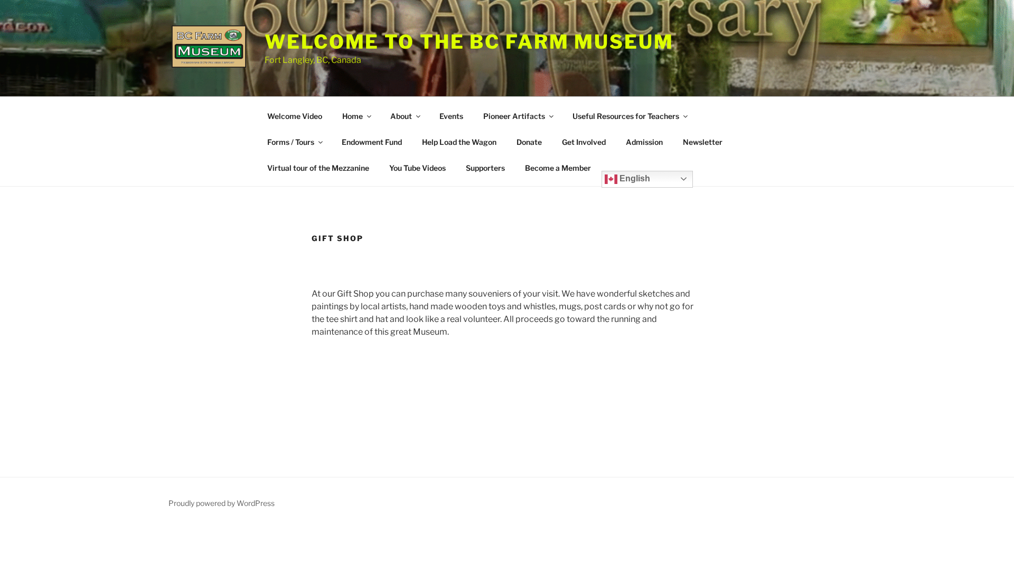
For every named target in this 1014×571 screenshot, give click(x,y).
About (401, 116)
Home (352, 116)
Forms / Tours (290, 141)
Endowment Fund (372, 141)
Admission (644, 141)
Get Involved (584, 141)
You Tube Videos (417, 167)
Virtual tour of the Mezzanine (318, 167)
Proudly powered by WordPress (221, 503)
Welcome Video (294, 116)
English (633, 178)
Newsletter (702, 141)
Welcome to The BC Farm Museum (469, 41)
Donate (529, 141)
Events (451, 116)
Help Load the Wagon (459, 141)
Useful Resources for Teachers (625, 116)
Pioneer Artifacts (514, 116)
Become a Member (558, 167)
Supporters (485, 167)
